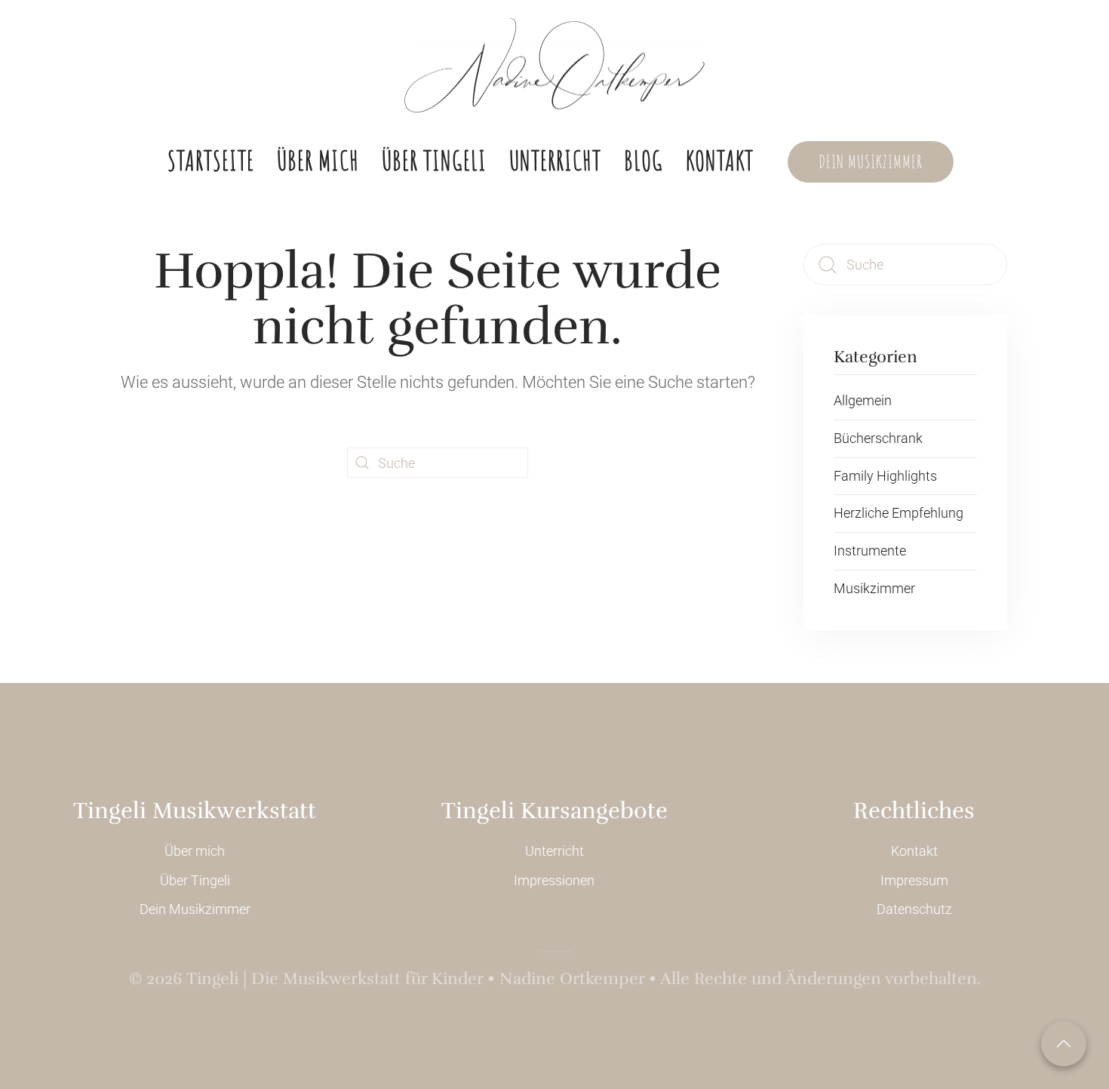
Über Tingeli (434, 160)
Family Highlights (885, 476)
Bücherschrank (878, 438)
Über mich (318, 160)
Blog (643, 160)
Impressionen (554, 880)
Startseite (210, 160)
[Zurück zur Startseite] (554, 65)
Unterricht (555, 160)
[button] (1063, 1043)
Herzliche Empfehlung (898, 513)
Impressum (914, 880)
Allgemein (863, 400)
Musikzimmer (874, 588)
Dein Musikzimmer (871, 161)
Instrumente (870, 550)
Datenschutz (914, 909)
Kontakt (720, 160)
